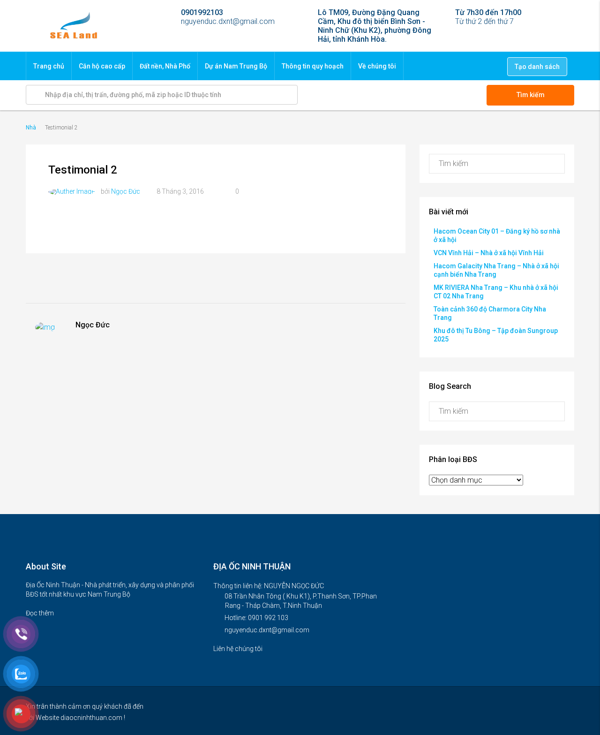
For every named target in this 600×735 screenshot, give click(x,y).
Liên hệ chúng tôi (238, 648)
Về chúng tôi (377, 66)
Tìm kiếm (531, 95)
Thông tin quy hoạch (313, 66)
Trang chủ (48, 66)
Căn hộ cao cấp (102, 66)
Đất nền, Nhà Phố (165, 66)
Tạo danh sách (537, 66)
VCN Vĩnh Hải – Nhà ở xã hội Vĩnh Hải (489, 253)
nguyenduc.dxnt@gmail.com (267, 630)
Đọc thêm (40, 613)
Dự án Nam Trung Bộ (236, 66)
